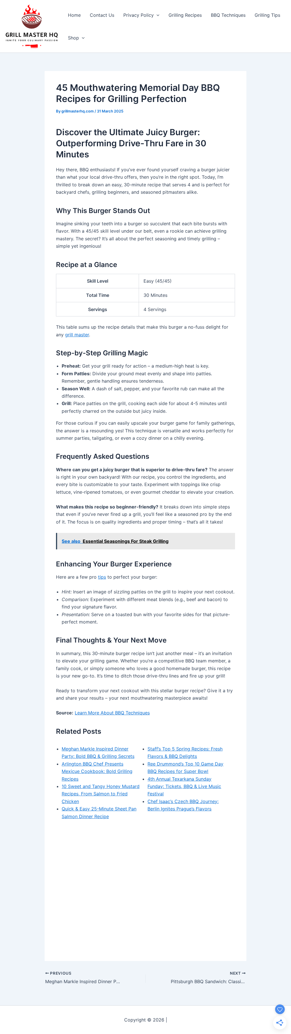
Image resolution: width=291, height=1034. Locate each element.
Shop (73, 38)
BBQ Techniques (228, 15)
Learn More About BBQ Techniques (112, 713)
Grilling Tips (267, 15)
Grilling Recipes (185, 15)
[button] (156, 15)
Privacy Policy (138, 15)
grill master (77, 334)
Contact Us (102, 15)
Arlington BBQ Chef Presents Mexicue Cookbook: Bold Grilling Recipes (97, 771)
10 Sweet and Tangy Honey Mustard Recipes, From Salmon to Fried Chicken (101, 793)
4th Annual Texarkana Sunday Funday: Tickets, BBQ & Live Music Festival (184, 786)
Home (74, 15)
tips (102, 577)
